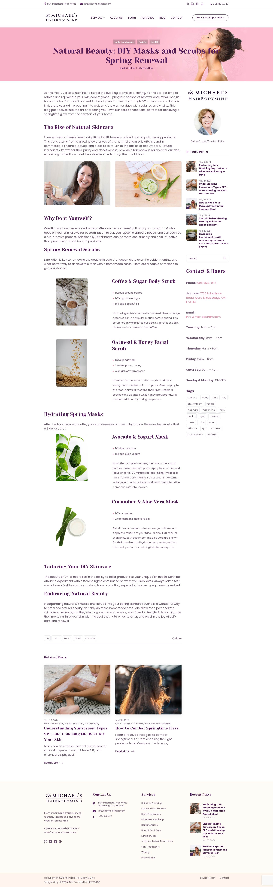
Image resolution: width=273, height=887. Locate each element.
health (56, 638)
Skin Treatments (150, 846)
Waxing (145, 852)
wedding (212, 434)
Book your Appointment (210, 17)
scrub (78, 638)
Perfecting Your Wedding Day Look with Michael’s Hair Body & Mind (213, 170)
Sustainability (92, 723)
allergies (192, 397)
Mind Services (148, 835)
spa (204, 428)
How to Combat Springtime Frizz (147, 728)
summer (216, 428)
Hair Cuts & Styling (151, 803)
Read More (51, 762)
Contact (224, 877)
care (215, 397)
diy (47, 638)
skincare (90, 638)
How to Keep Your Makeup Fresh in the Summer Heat (211, 206)
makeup (214, 416)
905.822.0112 (220, 4)
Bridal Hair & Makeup (152, 819)
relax (201, 422)
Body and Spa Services (153, 808)
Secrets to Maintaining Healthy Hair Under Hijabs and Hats (213, 221)
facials (210, 403)
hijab (202, 416)
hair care (193, 410)
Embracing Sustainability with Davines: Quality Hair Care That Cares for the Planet (213, 240)
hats (222, 410)
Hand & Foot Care (151, 830)
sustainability (195, 434)
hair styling (209, 410)
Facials (142, 42)
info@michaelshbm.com (97, 3)
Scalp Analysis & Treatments (157, 841)
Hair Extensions (149, 825)
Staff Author (146, 68)
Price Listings (148, 857)
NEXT (64, 882)
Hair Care (78, 723)
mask (67, 638)
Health (154, 42)
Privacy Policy (207, 877)
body (205, 397)
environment (195, 403)
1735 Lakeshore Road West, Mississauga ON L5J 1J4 (205, 297)
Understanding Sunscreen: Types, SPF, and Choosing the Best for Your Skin (76, 734)
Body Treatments (124, 42)
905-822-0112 (206, 283)
